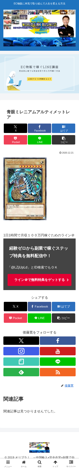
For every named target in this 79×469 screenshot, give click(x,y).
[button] (63, 140)
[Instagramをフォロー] (21, 351)
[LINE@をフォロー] (58, 361)
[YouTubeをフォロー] (58, 351)
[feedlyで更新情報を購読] (21, 372)
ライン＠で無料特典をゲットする (39, 279)
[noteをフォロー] (21, 361)
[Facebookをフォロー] (58, 340)
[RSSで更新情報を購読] (58, 372)
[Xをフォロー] (21, 340)
